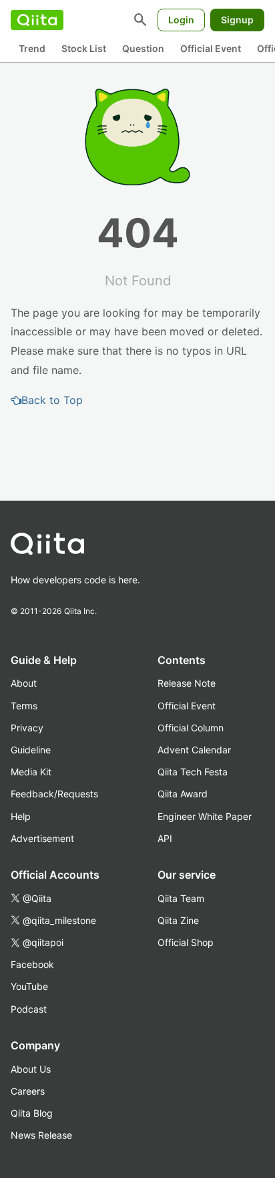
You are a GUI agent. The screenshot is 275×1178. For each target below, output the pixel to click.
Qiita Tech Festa (193, 771)
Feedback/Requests (54, 793)
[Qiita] (37, 20)
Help (21, 816)
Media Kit (31, 771)
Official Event (210, 48)
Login (181, 19)
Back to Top (52, 400)
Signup (237, 19)
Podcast (29, 1009)
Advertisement (42, 838)
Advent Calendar (194, 749)
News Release (41, 1135)
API (165, 838)
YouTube (29, 986)
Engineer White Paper (205, 816)
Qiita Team (181, 898)
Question (143, 48)
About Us (31, 1069)
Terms (24, 705)
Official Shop (186, 942)
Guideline (31, 749)
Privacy (27, 727)
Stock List (83, 48)
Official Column (191, 727)
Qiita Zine (178, 920)
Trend (32, 48)
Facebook (32, 964)
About (24, 683)
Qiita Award (183, 793)
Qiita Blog (32, 1113)
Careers (28, 1091)
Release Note (187, 683)
